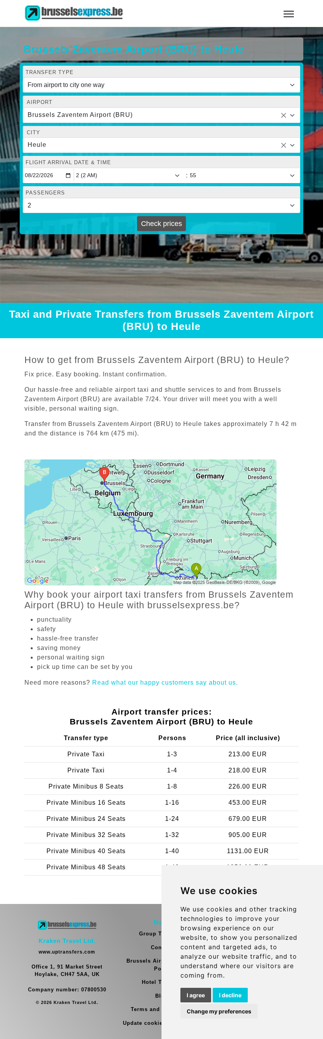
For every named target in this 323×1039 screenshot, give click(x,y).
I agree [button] (196, 995)
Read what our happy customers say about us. (165, 682)
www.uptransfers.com (67, 952)
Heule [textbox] (37, 144)
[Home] (73, 13)
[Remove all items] (283, 115)
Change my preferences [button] (219, 1011)
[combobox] (161, 115)
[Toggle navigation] (289, 13)
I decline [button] (230, 995)
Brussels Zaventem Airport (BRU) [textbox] (80, 114)
